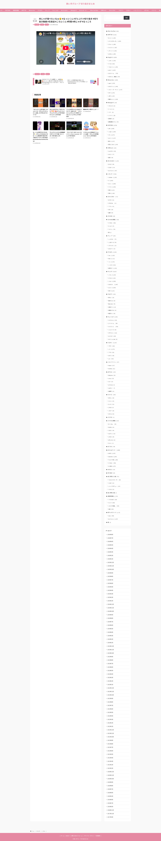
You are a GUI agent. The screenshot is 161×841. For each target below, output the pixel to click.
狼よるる (111, 304)
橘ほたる (111, 300)
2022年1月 (110, 726)
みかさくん (113, 86)
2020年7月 (110, 789)
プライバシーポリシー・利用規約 (92, 836)
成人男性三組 (112, 493)
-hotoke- (112, 177)
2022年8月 (110, 702)
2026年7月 (110, 538)
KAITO (111, 453)
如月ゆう (112, 268)
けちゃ (112, 44)
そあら (111, 430)
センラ (111, 503)
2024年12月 (110, 604)
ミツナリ (111, 115)
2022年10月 (110, 695)
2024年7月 (110, 622)
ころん (42, 24)
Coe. (111, 255)
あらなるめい (113, 161)
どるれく (112, 342)
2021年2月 (110, 765)
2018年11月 (110, 810)
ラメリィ (111, 229)
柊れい (111, 297)
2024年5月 (110, 628)
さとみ (112, 278)
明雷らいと (113, 99)
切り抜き (111, 473)
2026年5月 (110, 545)
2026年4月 (110, 548)
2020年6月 (110, 792)
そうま (111, 64)
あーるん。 (112, 424)
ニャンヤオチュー (114, 486)
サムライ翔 (113, 460)
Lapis (111, 83)
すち (111, 135)
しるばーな (112, 242)
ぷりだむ (111, 417)
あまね (111, 427)
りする (111, 489)
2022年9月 (110, 698)
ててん (111, 206)
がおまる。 (112, 203)
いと (111, 349)
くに (111, 262)
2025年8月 (110, 576)
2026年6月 (110, 541)
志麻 (111, 509)
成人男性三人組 (113, 476)
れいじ (111, 443)
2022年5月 (110, 712)
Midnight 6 (112, 102)
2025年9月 (110, 573)
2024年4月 (110, 632)
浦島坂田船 (113, 496)
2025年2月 (110, 597)
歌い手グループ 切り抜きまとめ (80, 4)
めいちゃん (112, 170)
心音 (111, 96)
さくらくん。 (112, 323)
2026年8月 (110, 534)
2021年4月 (110, 758)
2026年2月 (110, 555)
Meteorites (113, 80)
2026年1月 (110, 559)
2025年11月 (110, 566)
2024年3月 (110, 635)
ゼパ (110, 381)
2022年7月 (110, 705)
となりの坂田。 (113, 506)
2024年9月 (110, 615)
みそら (111, 355)
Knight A (112, 57)
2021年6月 (110, 751)
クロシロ (111, 106)
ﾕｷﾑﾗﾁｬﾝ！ (111, 388)
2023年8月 (110, 660)
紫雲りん (111, 313)
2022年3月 (110, 719)
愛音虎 (111, 118)
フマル (111, 352)
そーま (111, 109)
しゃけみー (112, 239)
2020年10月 (110, 779)
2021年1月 (110, 768)
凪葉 (110, 213)
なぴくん (111, 433)
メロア (111, 411)
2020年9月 (110, 782)
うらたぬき (112, 499)
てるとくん (113, 67)
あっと (112, 38)
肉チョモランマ (114, 512)
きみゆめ (111, 216)
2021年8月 (110, 744)
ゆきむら (111, 469)
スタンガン (112, 245)
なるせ (111, 167)
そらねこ (112, 223)
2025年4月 (110, 590)
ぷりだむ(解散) (113, 421)
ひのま (111, 407)
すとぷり (37, 24)
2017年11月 (110, 813)
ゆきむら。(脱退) (114, 76)
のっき (111, 226)
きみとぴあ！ (113, 196)
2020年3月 (110, 796)
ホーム (62, 836)
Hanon (111, 365)
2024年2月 (110, 639)
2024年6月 (110, 625)
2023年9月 (110, 656)
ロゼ (111, 93)
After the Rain (113, 31)
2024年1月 (110, 642)
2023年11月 (110, 649)
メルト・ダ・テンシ (115, 89)
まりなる (111, 385)
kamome (112, 456)
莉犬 (111, 291)
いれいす (112, 174)
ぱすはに (112, 372)
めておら (111, 446)
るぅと (46, 24)
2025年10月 (110, 569)
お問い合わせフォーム (76, 836)
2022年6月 (110, 709)
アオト (111, 346)
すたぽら (112, 252)
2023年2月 (110, 681)
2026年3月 (110, 552)
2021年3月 (110, 761)
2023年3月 (110, 677)
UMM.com (112, 148)
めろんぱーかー (114, 450)
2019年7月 (110, 803)
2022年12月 (110, 688)
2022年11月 (110, 691)
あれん (111, 398)
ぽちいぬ (111, 440)
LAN (111, 128)
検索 (126, 18)
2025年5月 (110, 587)
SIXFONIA (112, 125)
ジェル (112, 281)
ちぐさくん (112, 47)
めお (110, 209)
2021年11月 (110, 733)
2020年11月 (110, 775)
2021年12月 (110, 730)
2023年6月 (110, 667)
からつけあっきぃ (114, 41)
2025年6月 (110, 583)
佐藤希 (111, 391)
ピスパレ (112, 394)
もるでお (112, 151)
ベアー (110, 112)
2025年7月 (110, 580)
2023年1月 (110, 684)
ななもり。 (113, 284)
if (110, 180)
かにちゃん (112, 320)
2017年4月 (110, 817)
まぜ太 (112, 54)
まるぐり (111, 248)
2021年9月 (110, 740)
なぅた (111, 404)
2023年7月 (110, 663)
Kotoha (111, 368)
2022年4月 (110, 716)
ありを (111, 200)
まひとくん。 (113, 73)
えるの (111, 483)
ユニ (111, 359)
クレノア (112, 236)
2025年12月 (110, 562)
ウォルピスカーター (114, 480)
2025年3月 (110, 594)
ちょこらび (113, 317)
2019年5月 (110, 806)
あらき (111, 164)
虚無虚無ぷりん (113, 122)
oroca (111, 378)
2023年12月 (110, 646)
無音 (110, 157)
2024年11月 (110, 608)
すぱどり (112, 294)
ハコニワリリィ (113, 362)
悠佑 (111, 193)
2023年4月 (110, 674)
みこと (112, 138)
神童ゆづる (112, 310)
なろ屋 (112, 466)
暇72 (111, 141)
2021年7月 (110, 747)
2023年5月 (110, 670)
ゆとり (111, 154)
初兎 (111, 190)
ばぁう (112, 70)
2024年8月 (110, 618)
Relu (111, 258)
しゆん (112, 60)
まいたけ (112, 336)
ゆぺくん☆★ (112, 339)
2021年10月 (110, 737)
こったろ (112, 265)
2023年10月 (110, 653)
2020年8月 (110, 785)
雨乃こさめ (113, 144)
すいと (111, 401)
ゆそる (111, 414)
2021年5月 (110, 754)
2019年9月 (110, 799)
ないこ (112, 184)
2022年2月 (110, 723)
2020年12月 (110, 771)
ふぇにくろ (112, 330)
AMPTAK (112, 34)
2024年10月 (110, 611)
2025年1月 (110, 601)
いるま (112, 132)
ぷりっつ (112, 51)
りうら (112, 187)
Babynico (111, 375)
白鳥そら (112, 307)
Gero (111, 516)
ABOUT (67, 836)
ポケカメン (112, 333)
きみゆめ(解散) (113, 219)
